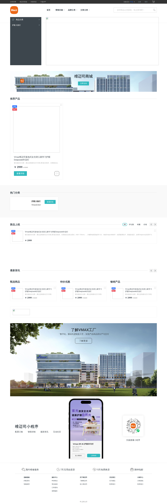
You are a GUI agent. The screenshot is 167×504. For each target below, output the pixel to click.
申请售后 (55, 481)
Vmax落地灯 (36, 205)
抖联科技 (34, 2)
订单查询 (55, 487)
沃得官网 (13, 2)
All (125, 224)
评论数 (131, 224)
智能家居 (27, 484)
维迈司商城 (23, 2)
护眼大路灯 (16, 25)
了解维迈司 (83, 481)
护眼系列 (27, 481)
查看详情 (20, 173)
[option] (102, 41)
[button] (151, 224)
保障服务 (55, 491)
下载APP (43, 2)
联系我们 (112, 484)
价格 (145, 224)
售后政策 (55, 484)
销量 (138, 224)
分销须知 (140, 481)
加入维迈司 (83, 484)
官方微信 (112, 481)
